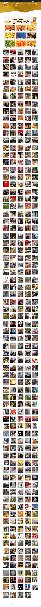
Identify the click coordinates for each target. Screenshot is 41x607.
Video (12, 5)
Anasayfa (13, 3)
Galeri (36, 3)
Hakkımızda (17, 3)
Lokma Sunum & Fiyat (30, 3)
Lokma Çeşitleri (23, 3)
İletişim (15, 5)
